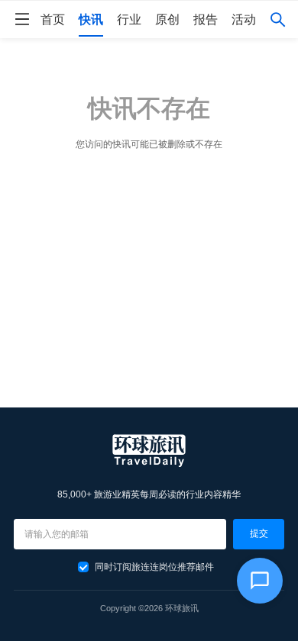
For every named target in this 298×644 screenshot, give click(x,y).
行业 (129, 19)
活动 (244, 19)
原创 (167, 19)
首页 (52, 19)
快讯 (91, 19)
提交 (259, 533)
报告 (205, 19)
